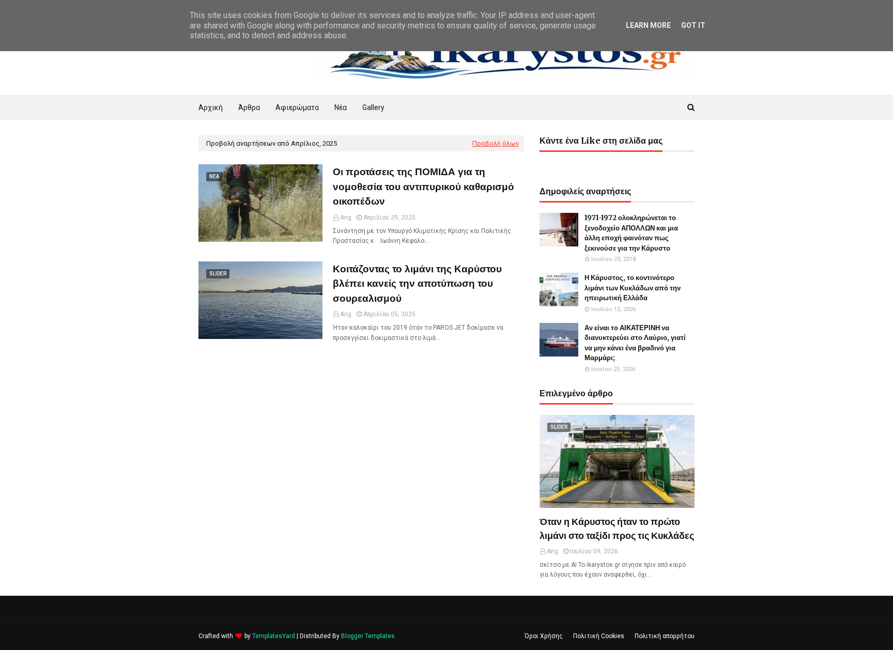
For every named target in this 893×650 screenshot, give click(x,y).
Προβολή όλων (495, 143)
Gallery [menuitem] (373, 107)
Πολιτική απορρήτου (665, 636)
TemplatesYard (273, 636)
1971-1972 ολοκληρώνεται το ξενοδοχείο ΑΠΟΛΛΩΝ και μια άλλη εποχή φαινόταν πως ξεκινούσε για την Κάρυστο (631, 233)
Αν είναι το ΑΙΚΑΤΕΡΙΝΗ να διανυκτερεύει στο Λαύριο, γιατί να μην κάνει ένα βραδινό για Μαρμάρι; (635, 343)
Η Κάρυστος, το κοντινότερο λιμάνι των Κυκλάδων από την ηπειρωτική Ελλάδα (632, 287)
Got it (693, 25)
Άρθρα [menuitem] (249, 107)
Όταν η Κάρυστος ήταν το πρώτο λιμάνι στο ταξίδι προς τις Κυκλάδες (617, 528)
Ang (345, 217)
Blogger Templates (368, 636)
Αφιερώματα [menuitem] (297, 107)
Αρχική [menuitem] (210, 107)
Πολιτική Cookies (598, 636)
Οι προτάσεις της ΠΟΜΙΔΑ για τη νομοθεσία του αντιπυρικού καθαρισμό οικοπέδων (423, 186)
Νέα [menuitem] (340, 107)
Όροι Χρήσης (544, 636)
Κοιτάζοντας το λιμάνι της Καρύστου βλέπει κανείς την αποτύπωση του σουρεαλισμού (417, 283)
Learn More (648, 25)
